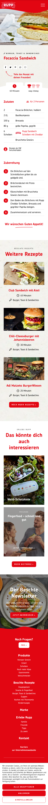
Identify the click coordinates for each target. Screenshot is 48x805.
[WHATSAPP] (20, 67)
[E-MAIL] (25, 67)
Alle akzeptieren (24, 787)
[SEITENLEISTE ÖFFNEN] (43, 5)
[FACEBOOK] (5, 67)
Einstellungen (24, 800)
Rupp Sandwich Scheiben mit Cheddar (32, 133)
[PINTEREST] (15, 67)
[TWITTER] (10, 67)
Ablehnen (24, 793)
